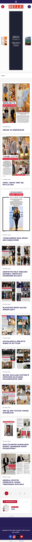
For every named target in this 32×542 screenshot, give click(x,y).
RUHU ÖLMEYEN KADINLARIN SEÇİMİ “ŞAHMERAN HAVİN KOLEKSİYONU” (16, 446)
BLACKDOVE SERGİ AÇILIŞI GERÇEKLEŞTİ (14, 309)
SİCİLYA (14, 509)
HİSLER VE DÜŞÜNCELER (13, 130)
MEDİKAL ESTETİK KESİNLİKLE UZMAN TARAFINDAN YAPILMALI (13, 482)
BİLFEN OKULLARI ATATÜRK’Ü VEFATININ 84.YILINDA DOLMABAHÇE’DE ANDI (16, 377)
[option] (16, 508)
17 (20, 493)
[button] (25, 502)
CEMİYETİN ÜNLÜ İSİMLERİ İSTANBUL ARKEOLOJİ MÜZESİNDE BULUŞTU (15, 274)
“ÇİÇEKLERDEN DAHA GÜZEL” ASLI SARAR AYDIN (15, 239)
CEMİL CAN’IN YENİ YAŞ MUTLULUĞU (13, 184)
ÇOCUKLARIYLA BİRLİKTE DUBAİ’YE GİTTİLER (14, 342)
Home (3, 75)
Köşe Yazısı (15, 507)
